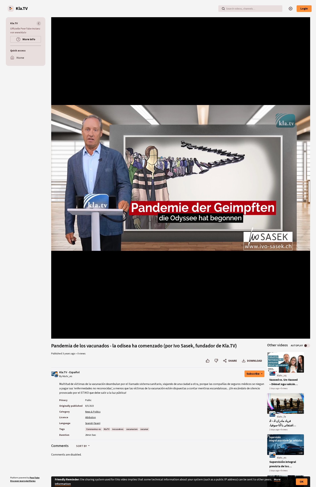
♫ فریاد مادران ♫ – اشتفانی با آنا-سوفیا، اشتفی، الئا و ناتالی (281, 423)
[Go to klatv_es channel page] (56, 375)
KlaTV (106, 429)
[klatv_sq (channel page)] (272, 373)
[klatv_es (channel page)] (272, 455)
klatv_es (281, 458)
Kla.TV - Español (69, 372)
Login (304, 9)
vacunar (144, 429)
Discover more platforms (22, 481)
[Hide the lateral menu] (39, 23)
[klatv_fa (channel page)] (272, 414)
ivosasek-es (117, 429)
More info (28, 39)
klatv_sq (281, 375)
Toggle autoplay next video (307, 345)
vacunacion (132, 429)
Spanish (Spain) (92, 423)
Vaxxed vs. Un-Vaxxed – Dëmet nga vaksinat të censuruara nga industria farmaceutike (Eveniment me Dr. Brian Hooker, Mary (283, 382)
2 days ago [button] (274, 388)
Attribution (90, 417)
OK (302, 482)
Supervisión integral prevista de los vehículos (282, 464)
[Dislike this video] (216, 361)
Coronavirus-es (93, 429)
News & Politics (92, 411)
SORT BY (81, 446)
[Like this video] (207, 361)
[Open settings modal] (290, 8)
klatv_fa (281, 417)
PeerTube (35, 477)
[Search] (223, 8)
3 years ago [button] (69, 353)
